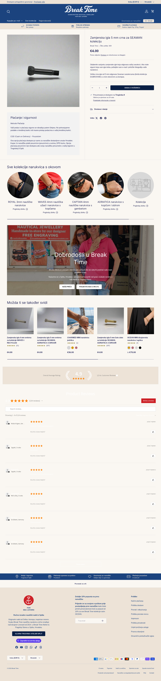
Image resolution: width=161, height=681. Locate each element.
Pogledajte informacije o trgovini (104, 100)
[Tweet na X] (96, 118)
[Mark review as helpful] (153, 432)
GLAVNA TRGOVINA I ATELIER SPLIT (28, 634)
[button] (152, 11)
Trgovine (109, 668)
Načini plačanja (137, 601)
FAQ (144, 673)
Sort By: (139, 415)
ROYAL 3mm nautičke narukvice (20, 203)
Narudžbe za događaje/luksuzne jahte (128, 673)
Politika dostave (137, 605)
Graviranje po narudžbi (131, 21)
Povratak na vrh (80, 584)
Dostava (103, 55)
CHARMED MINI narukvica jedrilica (78, 339)
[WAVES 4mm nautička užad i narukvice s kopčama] (50, 185)
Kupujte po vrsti (13, 21)
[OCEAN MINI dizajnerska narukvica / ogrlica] (140, 321)
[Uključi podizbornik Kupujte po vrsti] (21, 20)
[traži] (8, 11)
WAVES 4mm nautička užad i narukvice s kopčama (50, 205)
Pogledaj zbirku (139, 206)
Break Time (94, 46)
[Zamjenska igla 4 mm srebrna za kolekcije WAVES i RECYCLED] (20, 321)
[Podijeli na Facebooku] (101, 118)
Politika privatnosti (138, 623)
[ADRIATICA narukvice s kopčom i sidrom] (110, 185)
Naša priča (67, 287)
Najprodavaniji (45, 21)
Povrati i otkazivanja (139, 610)
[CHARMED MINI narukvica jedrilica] (80, 321)
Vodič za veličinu (121, 668)
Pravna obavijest (137, 632)
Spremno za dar (134, 668)
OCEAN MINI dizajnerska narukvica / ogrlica (137, 339)
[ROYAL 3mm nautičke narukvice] (20, 185)
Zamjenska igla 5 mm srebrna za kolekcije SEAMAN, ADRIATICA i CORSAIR (49, 340)
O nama (101, 668)
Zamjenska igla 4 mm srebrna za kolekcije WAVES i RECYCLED (19, 340)
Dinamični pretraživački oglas (142, 636)
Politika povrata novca (139, 614)
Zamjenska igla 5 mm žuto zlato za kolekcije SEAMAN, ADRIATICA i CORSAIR (110, 340)
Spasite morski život (148, 668)
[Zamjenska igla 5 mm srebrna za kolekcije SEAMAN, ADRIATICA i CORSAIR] (50, 321)
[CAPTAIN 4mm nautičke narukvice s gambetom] (80, 185)
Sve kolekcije (30, 21)
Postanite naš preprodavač (106, 673)
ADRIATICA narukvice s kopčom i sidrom (111, 203)
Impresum (135, 618)
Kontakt (152, 673)
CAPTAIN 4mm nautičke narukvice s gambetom (80, 205)
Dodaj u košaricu (132, 88)
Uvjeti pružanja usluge (140, 627)
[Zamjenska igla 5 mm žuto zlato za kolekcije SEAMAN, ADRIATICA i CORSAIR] (110, 321)
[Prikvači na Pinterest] (105, 118)
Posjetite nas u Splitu (89, 287)
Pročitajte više (39, 2)
